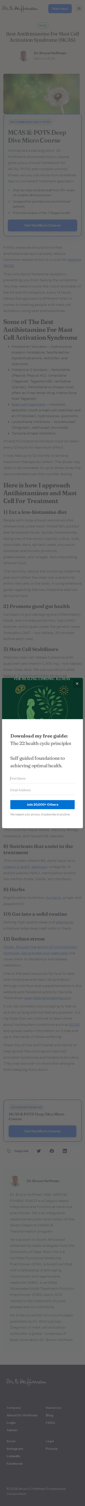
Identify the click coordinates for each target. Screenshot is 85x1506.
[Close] (77, 683)
